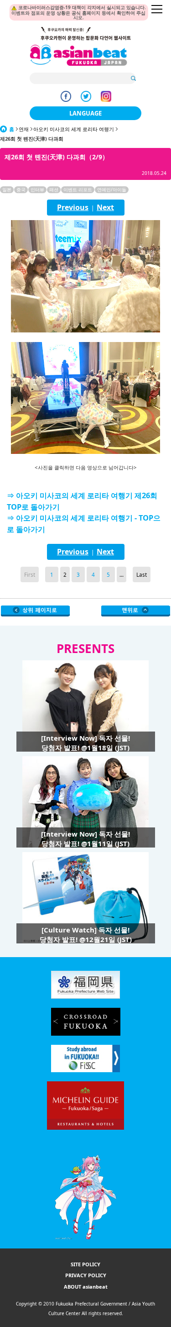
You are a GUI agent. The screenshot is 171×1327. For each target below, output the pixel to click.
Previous (72, 207)
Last (141, 574)
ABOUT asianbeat (86, 1286)
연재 (24, 129)
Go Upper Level (35, 611)
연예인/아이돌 (111, 189)
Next (105, 207)
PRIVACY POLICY (85, 1275)
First (29, 574)
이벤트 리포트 (77, 189)
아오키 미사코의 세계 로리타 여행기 (73, 129)
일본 (6, 189)
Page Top (135, 611)
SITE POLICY (85, 1264)
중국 (21, 189)
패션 (53, 189)
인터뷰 (37, 189)
